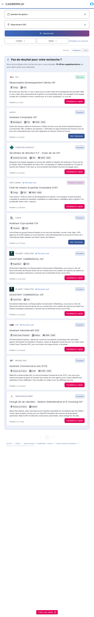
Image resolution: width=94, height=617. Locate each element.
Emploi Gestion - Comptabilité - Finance (38, 443)
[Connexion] (92, 4)
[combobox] (47, 14)
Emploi (17, 443)
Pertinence (77, 50)
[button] (85, 14)
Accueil (9, 443)
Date (85, 50)
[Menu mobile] (2, 4)
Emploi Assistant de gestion (67, 443)
